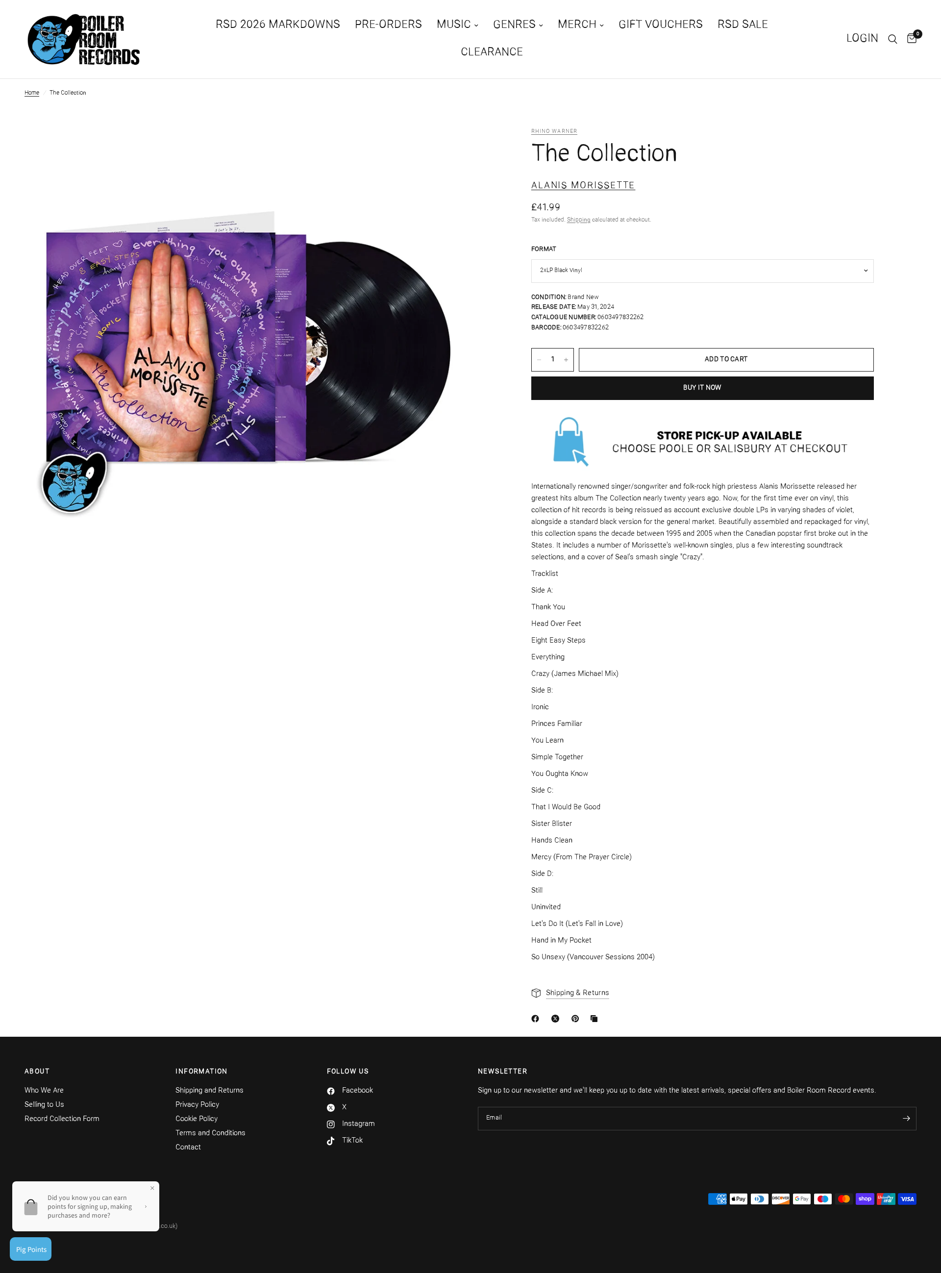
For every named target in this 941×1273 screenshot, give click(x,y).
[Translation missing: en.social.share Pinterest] (577, 1018)
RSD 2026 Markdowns (278, 25)
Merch (577, 25)
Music (454, 25)
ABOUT (37, 1072)
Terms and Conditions (210, 1133)
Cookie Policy (196, 1119)
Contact (188, 1147)
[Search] (892, 39)
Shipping (579, 220)
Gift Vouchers (661, 25)
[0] (909, 39)
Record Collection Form (62, 1119)
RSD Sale (743, 25)
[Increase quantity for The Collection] (566, 360)
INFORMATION (201, 1072)
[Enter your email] (906, 1118)
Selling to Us (44, 1105)
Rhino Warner (554, 131)
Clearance (492, 52)
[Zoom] (443, 148)
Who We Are (44, 1091)
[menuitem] (277, 25)
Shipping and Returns (209, 1091)
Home (32, 93)
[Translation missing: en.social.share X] (557, 1018)
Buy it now (702, 388)
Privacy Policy (197, 1105)
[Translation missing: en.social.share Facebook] (537, 1018)
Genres (514, 25)
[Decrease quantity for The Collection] (539, 360)
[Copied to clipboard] (596, 1018)
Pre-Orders (388, 25)
